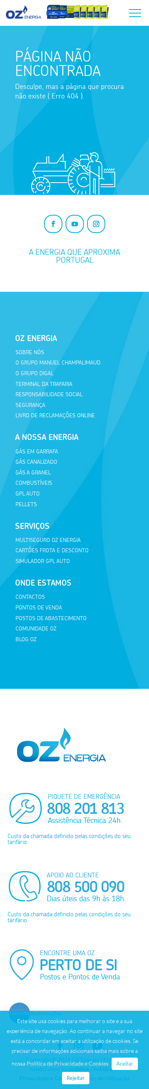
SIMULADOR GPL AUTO (42, 561)
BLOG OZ (26, 639)
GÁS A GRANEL (33, 472)
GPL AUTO (27, 493)
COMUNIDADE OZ (35, 628)
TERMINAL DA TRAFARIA (43, 384)
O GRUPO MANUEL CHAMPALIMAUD (58, 362)
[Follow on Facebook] (53, 224)
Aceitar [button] (124, 1063)
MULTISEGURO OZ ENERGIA (48, 540)
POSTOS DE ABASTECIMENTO (51, 618)
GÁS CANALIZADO (36, 462)
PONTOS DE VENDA (38, 607)
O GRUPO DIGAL (34, 373)
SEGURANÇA (30, 405)
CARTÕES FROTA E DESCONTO (52, 550)
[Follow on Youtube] (75, 224)
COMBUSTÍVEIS (33, 483)
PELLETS (26, 504)
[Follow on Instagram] (96, 224)
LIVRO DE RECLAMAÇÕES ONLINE (55, 415)
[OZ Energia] (57, 18)
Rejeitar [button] (76, 1078)
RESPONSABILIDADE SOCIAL (49, 394)
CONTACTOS (30, 597)
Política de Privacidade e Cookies (67, 1063)
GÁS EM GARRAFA (36, 451)
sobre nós (29, 352)
